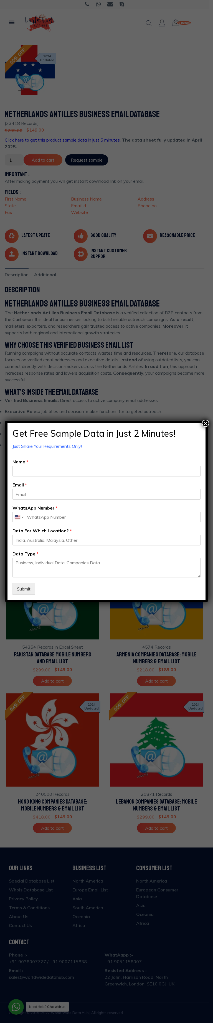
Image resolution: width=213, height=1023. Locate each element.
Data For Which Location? (42, 530)
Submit (24, 589)
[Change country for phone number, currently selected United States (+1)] (18, 517)
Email (19, 485)
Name (20, 461)
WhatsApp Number (35, 508)
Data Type (25, 554)
